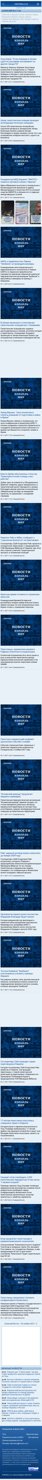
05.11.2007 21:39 (6, 197)
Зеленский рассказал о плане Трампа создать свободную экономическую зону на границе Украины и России (21, 1405)
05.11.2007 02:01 (6, 1318)
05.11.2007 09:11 (6, 1139)
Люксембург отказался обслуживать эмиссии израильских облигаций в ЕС (20, 1399)
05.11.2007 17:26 (6, 556)
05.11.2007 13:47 (6, 876)
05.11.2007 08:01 (6, 1259)
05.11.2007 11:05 (6, 990)
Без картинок (33, 1437)
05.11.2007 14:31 (6, 814)
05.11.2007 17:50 (6, 435)
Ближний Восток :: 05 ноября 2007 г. (20, 1324)
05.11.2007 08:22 (6, 1200)
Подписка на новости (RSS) (12, 1437)
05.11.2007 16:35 (6, 611)
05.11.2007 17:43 (6, 499)
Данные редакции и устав (12, 1440)
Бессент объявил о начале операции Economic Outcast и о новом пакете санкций (20, 1381)
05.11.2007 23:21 (6, 82)
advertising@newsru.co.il (19, 1443)
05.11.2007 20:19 (6, 341)
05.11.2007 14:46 (6, 667)
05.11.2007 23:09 (6, 141)
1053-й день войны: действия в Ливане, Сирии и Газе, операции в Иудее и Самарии (20, 1413)
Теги (4, 1434)
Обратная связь (32, 1434)
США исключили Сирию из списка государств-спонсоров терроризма (19, 1386)
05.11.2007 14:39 (6, 755)
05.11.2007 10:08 (6, 1082)
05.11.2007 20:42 (6, 284)
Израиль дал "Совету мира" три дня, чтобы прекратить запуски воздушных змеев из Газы (21, 1374)
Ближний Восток (11, 10)
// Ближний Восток (18, 82)
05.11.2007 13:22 (6, 932)
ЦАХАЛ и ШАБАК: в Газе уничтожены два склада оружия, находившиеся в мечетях (21, 1420)
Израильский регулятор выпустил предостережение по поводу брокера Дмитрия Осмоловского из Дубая (19, 1392)
